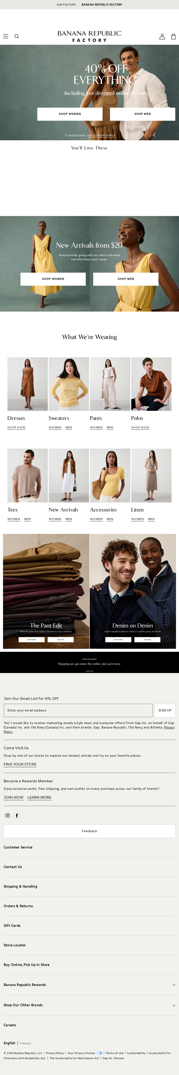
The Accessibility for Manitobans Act (74, 1058)
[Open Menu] (5, 36)
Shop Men (60, 639)
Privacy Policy (55, 1053)
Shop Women (32, 639)
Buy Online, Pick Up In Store (27, 965)
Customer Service (18, 847)
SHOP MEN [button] (142, 114)
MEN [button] (68, 427)
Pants (44, 591)
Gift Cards (12, 925)
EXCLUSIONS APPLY (101, 135)
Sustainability (136, 1053)
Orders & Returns (18, 906)
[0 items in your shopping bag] (173, 36)
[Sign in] (162, 36)
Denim (134, 591)
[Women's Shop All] (89, 92)
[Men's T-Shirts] (27, 485)
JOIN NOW (14, 797)
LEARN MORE (40, 797)
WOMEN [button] (55, 427)
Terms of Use (115, 1053)
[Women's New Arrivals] (89, 264)
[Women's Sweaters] (69, 393)
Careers (10, 1025)
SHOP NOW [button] (16, 427)
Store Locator (15, 945)
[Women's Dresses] (27, 393)
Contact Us (13, 867)
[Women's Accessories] (110, 485)
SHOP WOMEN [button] (70, 114)
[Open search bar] (17, 36)
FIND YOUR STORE (20, 764)
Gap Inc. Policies (113, 1058)
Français (25, 1043)
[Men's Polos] (151, 393)
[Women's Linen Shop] (151, 485)
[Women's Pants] (110, 393)
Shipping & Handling (20, 886)
